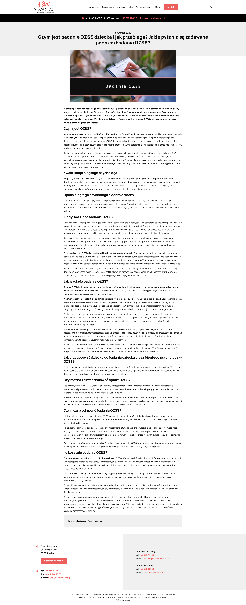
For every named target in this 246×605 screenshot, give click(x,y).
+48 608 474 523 (148, 555)
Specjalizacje (107, 7)
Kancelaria (93, 7)
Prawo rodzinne (95, 521)
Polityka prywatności (131, 597)
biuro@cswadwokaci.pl (152, 18)
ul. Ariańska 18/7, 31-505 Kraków (102, 18)
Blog (131, 7)
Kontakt (171, 7)
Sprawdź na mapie (53, 560)
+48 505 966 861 (147, 569)
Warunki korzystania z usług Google (154, 597)
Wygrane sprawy (144, 7)
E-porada (121, 7)
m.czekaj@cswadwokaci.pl (156, 558)
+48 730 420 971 (129, 18)
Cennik (158, 7)
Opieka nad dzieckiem (77, 521)
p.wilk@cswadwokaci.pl (154, 572)
